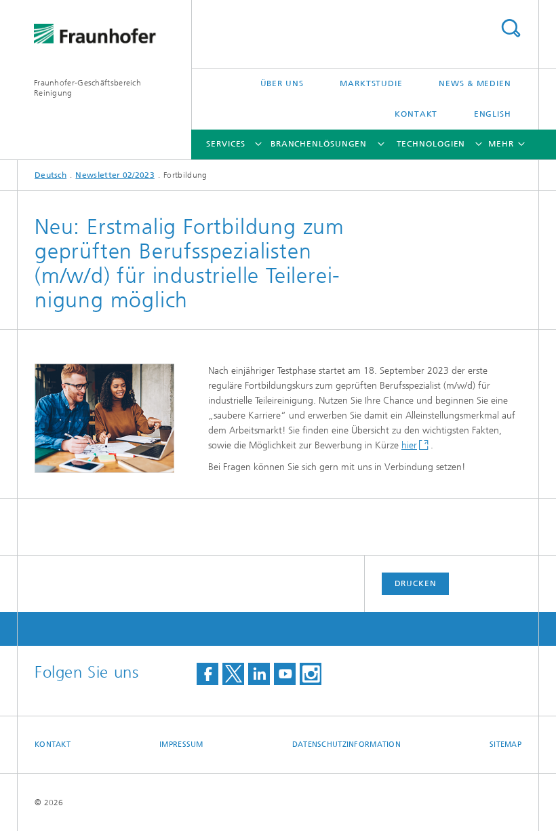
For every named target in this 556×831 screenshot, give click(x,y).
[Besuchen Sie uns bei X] (233, 674)
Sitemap (505, 744)
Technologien (431, 144)
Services (225, 144)
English (492, 114)
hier (409, 445)
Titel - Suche (510, 28)
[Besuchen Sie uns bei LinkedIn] (259, 674)
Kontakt (416, 114)
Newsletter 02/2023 (114, 175)
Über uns (282, 83)
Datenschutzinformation (346, 744)
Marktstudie (371, 83)
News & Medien (475, 83)
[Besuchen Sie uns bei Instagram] (310, 674)
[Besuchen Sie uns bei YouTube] (285, 674)
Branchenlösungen (319, 144)
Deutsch (50, 175)
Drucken (416, 583)
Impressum (181, 744)
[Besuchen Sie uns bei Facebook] (207, 674)
